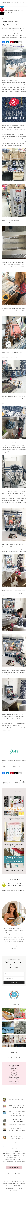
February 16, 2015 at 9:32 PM (15, 885)
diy (9, 17)
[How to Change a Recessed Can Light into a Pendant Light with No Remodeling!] (20, 1041)
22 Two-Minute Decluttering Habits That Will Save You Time (14, 818)
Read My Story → (14, 1167)
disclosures (5, 762)
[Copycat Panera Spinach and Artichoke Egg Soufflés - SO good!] (8, 1014)
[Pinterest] (14, 1057)
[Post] (16, 42)
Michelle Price (13, 883)
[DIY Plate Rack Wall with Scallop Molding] (8, 1041)
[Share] (3, 42)
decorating (9, 10)
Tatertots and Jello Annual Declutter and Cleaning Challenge (14, 845)
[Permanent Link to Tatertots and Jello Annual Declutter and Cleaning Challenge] (14, 842)
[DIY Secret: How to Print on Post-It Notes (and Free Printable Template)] (20, 1014)
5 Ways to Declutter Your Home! (14, 870)
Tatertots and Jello (13, 3)
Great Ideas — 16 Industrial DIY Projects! (8, 782)
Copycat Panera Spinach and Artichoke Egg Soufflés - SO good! (16, 1101)
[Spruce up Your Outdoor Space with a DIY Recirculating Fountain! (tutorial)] (8, 1027)
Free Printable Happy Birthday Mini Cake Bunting (19, 782)
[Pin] (11, 42)
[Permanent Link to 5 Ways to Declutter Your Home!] (14, 868)
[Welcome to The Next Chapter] (14, 1148)
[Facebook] (9, 1057)
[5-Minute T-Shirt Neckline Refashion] (20, 1027)
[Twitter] (11, 1057)
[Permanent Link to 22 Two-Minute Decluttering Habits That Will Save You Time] (14, 815)
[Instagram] (17, 1057)
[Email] (20, 42)
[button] (25, 3)
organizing (14, 17)
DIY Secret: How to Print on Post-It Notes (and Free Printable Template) (17, 1107)
